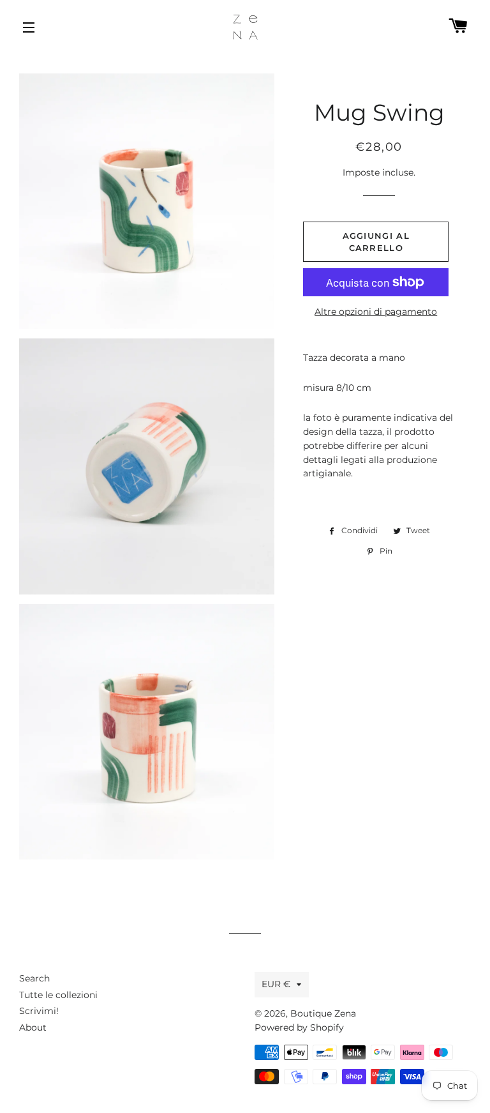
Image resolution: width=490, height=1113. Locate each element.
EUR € (276, 984)
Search (34, 978)
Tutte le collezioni (58, 995)
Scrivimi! (39, 1011)
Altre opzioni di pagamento (376, 311)
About (33, 1027)
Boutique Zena (323, 1013)
